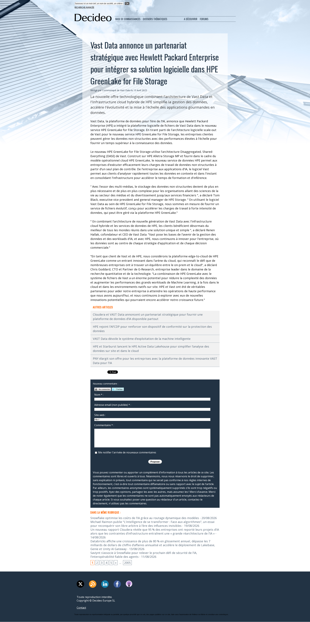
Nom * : (98, 394)
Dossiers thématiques (155, 19)
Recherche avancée (84, 7)
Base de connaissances (127, 19)
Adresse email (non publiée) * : (112, 405)
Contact (81, 607)
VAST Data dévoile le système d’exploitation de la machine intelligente (142, 339)
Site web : (100, 415)
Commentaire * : (104, 425)
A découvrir (190, 19)
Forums (204, 19)
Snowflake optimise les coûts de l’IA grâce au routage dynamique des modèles (144, 518)
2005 (127, 563)
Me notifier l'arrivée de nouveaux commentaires (127, 452)
